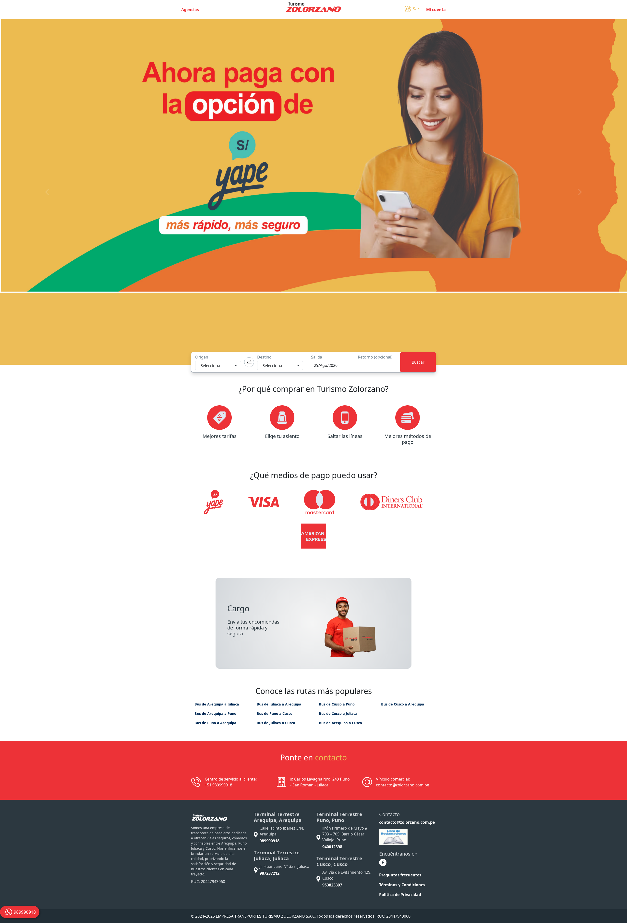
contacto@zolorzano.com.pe (407, 822)
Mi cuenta (436, 9)
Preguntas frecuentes (400, 875)
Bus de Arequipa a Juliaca (216, 704)
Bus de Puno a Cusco (274, 713)
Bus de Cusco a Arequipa (402, 704)
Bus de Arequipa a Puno (215, 713)
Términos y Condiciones (402, 884)
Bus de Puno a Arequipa (215, 722)
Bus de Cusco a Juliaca (338, 713)
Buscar (418, 362)
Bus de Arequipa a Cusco (340, 722)
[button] (412, 9)
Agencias (190, 9)
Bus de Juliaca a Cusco (276, 722)
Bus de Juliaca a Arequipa (279, 704)
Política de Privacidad (400, 894)
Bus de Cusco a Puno (337, 704)
